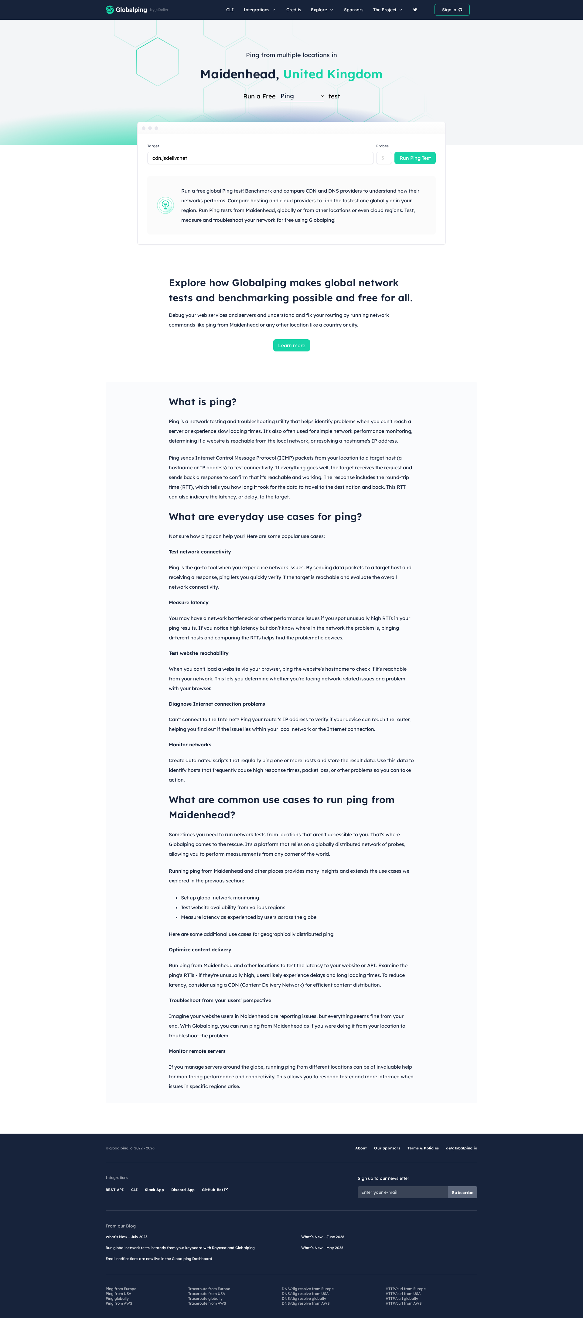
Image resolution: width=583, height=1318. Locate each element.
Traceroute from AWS (207, 1303)
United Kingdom (333, 73)
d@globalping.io (461, 1148)
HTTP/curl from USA (403, 1293)
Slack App (154, 1189)
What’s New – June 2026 (322, 1236)
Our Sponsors (387, 1148)
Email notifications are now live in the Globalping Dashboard (159, 1258)
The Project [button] (384, 9)
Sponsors (353, 9)
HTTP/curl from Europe (406, 1288)
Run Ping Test (415, 158)
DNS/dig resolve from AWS (305, 1303)
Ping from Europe (121, 1288)
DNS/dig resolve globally (304, 1298)
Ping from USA (118, 1293)
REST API (115, 1189)
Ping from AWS (119, 1303)
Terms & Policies (423, 1148)
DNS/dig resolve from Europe (308, 1288)
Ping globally (117, 1298)
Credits (293, 9)
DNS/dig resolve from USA (305, 1293)
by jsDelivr (159, 10)
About (361, 1148)
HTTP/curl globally (402, 1298)
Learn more (291, 345)
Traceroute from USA (206, 1293)
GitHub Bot (213, 1189)
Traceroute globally (205, 1298)
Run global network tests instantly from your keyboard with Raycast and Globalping (180, 1247)
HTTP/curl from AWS (403, 1303)
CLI (230, 9)
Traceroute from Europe (209, 1288)
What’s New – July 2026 (127, 1236)
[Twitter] (415, 10)
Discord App (183, 1189)
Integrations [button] (256, 9)
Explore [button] (319, 9)
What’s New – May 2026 (322, 1247)
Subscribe (462, 1192)
